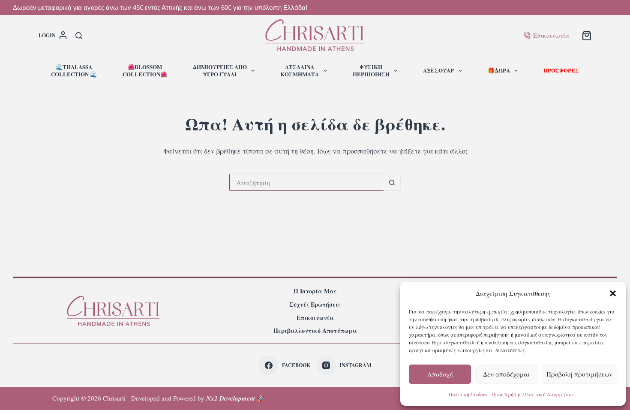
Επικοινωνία (551, 35)
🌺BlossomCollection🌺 (145, 70)
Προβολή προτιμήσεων (579, 374)
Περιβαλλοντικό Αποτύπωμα (315, 331)
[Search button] (392, 182)
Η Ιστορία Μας (315, 291)
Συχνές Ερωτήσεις (315, 304)
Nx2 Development (230, 398)
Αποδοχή (440, 374)
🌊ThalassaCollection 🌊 (74, 70)
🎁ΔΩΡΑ (499, 70)
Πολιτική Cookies (468, 394)
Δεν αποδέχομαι (506, 374)
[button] (613, 293)
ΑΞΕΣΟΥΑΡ (438, 70)
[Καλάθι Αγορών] (586, 35)
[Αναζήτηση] (78, 35)
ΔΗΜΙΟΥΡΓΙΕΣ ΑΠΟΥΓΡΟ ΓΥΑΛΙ (220, 70)
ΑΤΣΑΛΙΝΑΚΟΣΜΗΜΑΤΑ (299, 70)
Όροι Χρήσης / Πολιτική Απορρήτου (532, 394)
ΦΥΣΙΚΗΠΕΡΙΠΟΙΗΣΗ (371, 70)
